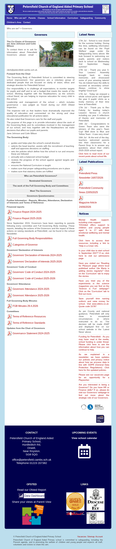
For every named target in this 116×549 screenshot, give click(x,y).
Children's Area (14, 22)
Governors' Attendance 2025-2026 (31, 295)
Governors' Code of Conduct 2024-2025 (34, 272)
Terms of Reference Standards (29, 323)
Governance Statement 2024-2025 (31, 333)
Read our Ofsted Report (31, 489)
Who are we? (20, 18)
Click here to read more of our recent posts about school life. (94, 154)
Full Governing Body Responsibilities (33, 238)
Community (100, 18)
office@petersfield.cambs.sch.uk (31, 459)
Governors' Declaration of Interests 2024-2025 (37, 255)
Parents (32, 18)
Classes (41, 18)
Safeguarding (86, 18)
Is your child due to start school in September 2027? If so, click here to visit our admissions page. (94, 254)
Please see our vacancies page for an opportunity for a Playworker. (94, 377)
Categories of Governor (25, 244)
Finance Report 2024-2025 (27, 212)
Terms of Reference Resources (29, 316)
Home (9, 18)
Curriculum (73, 18)
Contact (26, 22)
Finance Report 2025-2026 (27, 218)
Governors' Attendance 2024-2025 (31, 289)
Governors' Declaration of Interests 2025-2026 (37, 261)
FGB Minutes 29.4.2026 (25, 306)
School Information (56, 18)
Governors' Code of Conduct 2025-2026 (34, 278)
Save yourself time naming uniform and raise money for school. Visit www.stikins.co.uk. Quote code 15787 (94, 302)
